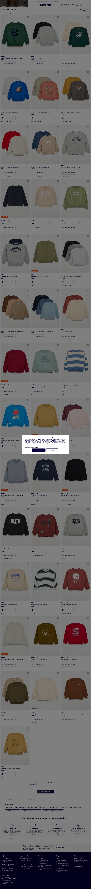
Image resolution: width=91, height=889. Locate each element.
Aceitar (38, 450)
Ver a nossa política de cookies (31, 447)
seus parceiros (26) (33, 439)
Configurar (52, 450)
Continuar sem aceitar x (30, 436)
